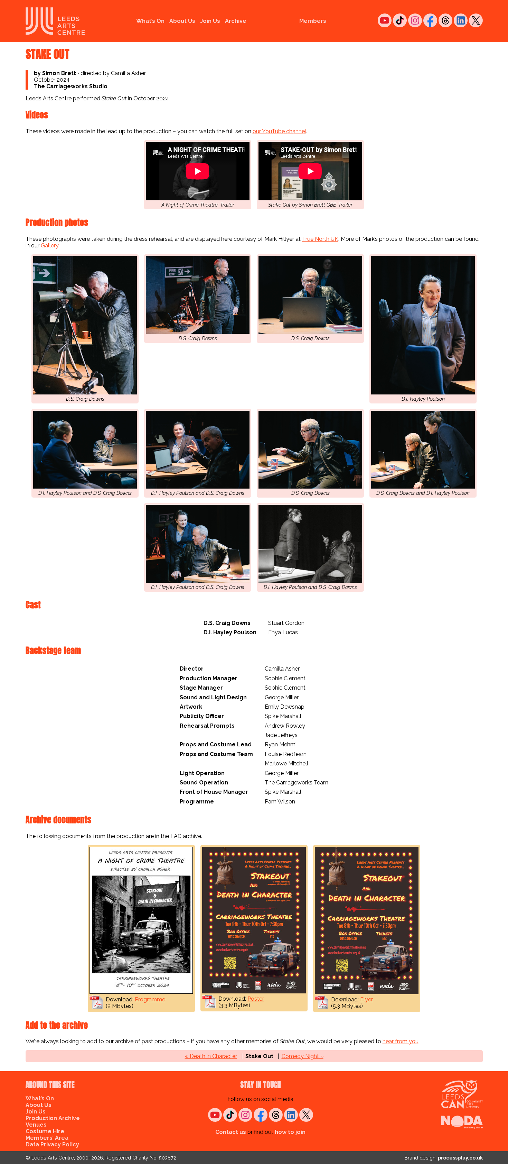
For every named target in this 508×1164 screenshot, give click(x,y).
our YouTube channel (279, 131)
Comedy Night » (302, 1056)
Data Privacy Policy (52, 1144)
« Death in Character (211, 1056)
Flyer (366, 999)
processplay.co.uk (460, 1158)
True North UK (320, 239)
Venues (36, 1124)
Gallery (49, 245)
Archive (235, 21)
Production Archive (53, 1118)
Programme (150, 999)
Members (312, 21)
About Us (182, 21)
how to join (290, 1132)
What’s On (150, 21)
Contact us (230, 1132)
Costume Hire (45, 1131)
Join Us (210, 21)
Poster (255, 998)
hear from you (400, 1041)
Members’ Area (47, 1138)
